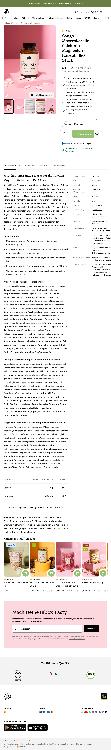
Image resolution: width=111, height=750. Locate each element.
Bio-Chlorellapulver (42, 459)
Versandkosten (84, 71)
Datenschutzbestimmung (77, 639)
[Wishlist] (82, 12)
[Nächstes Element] (52, 106)
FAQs (20, 165)
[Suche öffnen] (76, 12)
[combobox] (78, 123)
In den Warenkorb (83, 134)
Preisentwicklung (45, 165)
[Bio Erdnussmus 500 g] (94, 567)
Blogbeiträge (30, 165)
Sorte (66, 121)
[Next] (108, 18)
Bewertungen (60, 165)
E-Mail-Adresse (22, 628)
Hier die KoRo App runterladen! (71, 3)
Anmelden (91, 628)
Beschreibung (10, 165)
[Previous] (2, 18)
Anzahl (65, 132)
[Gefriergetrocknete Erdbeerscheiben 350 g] (68, 567)
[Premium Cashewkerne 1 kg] (16, 567)
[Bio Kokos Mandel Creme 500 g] (42, 567)
